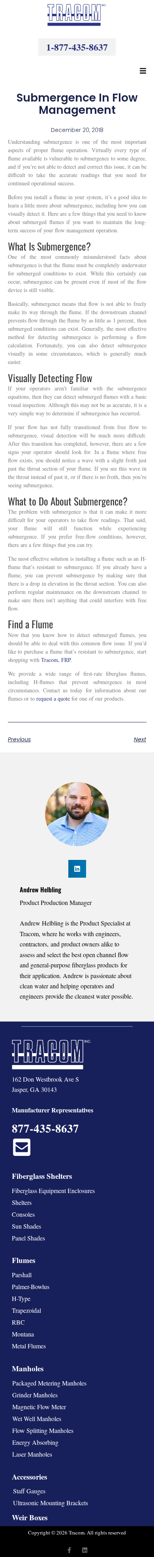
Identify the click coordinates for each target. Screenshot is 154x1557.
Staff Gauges (29, 1491)
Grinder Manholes (35, 1395)
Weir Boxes (29, 1517)
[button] (143, 71)
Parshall (22, 1274)
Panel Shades (28, 1238)
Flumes (23, 1260)
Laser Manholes (32, 1454)
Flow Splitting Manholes (42, 1430)
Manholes (27, 1368)
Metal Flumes (29, 1346)
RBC (18, 1322)
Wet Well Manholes (36, 1418)
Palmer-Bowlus (30, 1286)
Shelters (22, 1202)
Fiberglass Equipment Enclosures (53, 1190)
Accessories (29, 1476)
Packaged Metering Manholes (49, 1383)
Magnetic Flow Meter (39, 1406)
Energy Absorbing (35, 1442)
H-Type (21, 1298)
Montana (23, 1334)
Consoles (23, 1214)
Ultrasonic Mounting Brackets (50, 1503)
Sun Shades (26, 1226)
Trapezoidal (26, 1310)
